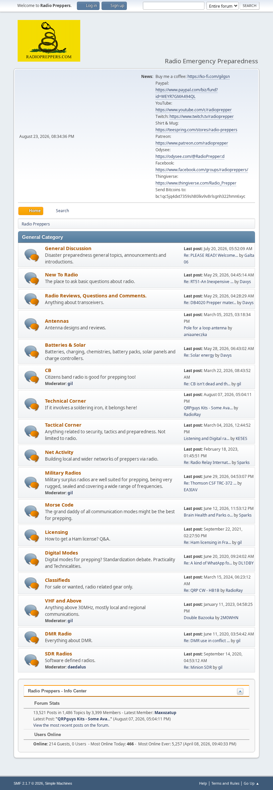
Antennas (57, 320)
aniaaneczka (195, 334)
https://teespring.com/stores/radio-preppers (196, 130)
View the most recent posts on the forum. (71, 725)
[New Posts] (31, 255)
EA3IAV (190, 490)
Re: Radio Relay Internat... (207, 462)
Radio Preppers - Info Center (57, 690)
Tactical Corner (63, 424)
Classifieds (57, 580)
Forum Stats (46, 703)
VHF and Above (63, 600)
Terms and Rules (225, 783)
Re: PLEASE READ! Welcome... (211, 255)
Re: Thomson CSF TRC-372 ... (210, 483)
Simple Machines (58, 783)
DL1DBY (246, 563)
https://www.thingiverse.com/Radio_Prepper (195, 183)
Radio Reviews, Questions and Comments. (95, 295)
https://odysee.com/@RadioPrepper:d (189, 156)
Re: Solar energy (199, 355)
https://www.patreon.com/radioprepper (191, 143)
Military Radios (63, 472)
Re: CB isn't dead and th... (207, 384)
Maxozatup (165, 712)
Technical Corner (65, 400)
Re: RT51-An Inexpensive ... (208, 281)
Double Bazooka (199, 617)
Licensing (56, 532)
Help (203, 783)
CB (48, 370)
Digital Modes (61, 552)
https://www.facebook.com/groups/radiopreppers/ (201, 170)
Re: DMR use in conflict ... (207, 640)
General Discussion (68, 248)
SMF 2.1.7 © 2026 (28, 783)
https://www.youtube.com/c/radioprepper (193, 110)
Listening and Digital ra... (206, 438)
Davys (245, 281)
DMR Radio (58, 633)
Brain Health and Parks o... (208, 515)
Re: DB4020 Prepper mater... (210, 302)
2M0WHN (229, 617)
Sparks (243, 462)
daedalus (77, 667)
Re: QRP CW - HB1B (201, 590)
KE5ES (241, 438)
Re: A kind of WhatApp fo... (208, 563)
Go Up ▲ (251, 783)
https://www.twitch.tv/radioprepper (201, 116)
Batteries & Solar (65, 344)
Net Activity (59, 452)
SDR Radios (58, 653)
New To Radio (61, 274)
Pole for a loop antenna (205, 328)
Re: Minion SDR (198, 667)
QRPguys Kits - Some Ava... (208, 408)
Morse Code (59, 504)
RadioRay (192, 414)
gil (70, 383)
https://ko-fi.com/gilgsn (208, 76)
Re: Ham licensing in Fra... (207, 542)
